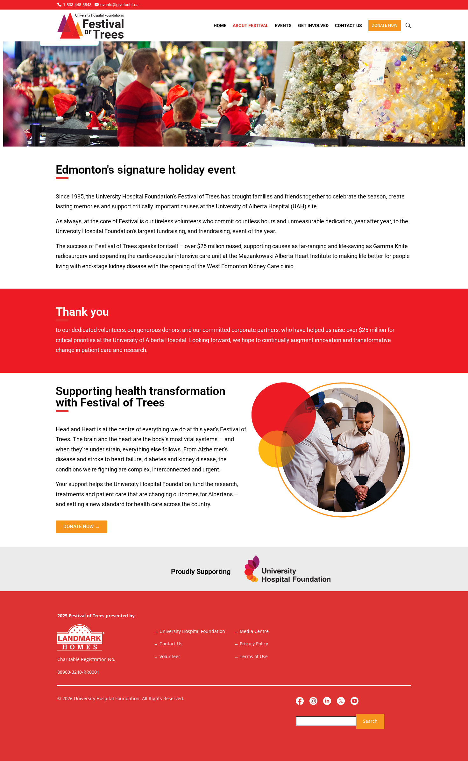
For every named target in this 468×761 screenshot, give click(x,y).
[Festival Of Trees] (90, 25)
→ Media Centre (251, 631)
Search (370, 721)
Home (220, 25)
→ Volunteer (167, 656)
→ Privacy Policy (251, 644)
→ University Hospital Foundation (189, 631)
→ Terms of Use (251, 656)
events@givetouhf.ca (119, 5)
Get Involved (313, 25)
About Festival (250, 25)
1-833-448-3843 (77, 5)
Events (283, 25)
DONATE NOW (385, 25)
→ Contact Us (168, 644)
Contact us (348, 25)
